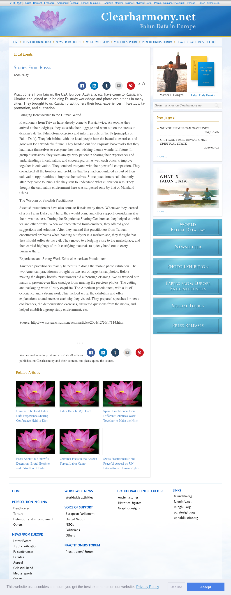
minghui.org (182, 507)
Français (49, 3)
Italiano (129, 3)
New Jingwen (166, 117)
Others (18, 524)
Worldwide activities (79, 497)
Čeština (73, 3)
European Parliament (80, 513)
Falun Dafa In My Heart (75, 411)
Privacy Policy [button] (147, 587)
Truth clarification (25, 546)
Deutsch (37, 3)
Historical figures (129, 503)
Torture (18, 513)
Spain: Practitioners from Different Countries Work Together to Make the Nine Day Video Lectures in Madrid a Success (120, 420)
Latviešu (139, 3)
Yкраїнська (213, 3)
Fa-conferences (23, 551)
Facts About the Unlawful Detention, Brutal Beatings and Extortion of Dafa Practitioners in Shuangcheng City (34, 468)
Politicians (73, 530)
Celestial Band (23, 568)
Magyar (119, 3)
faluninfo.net (183, 501)
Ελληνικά (108, 3)
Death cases (21, 508)
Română (168, 3)
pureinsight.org (184, 512)
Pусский (179, 3)
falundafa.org (183, 496)
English (27, 3)
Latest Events (22, 541)
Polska (158, 3)
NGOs (70, 524)
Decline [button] (176, 587)
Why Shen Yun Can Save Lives (184, 128)
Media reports (22, 573)
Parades (18, 557)
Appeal (18, 562)
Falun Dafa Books (203, 95)
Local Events (23, 54)
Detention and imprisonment (33, 519)
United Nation (75, 519)
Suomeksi (95, 3)
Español (84, 3)
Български (62, 3)
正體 (12, 3)
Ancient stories (128, 497)
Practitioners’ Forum (80, 551)
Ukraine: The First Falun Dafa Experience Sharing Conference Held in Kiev (32, 416)
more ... (162, 156)
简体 (19, 3)
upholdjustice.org (186, 518)
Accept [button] (205, 587)
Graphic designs (129, 508)
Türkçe (201, 3)
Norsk (149, 3)
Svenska (190, 3)
